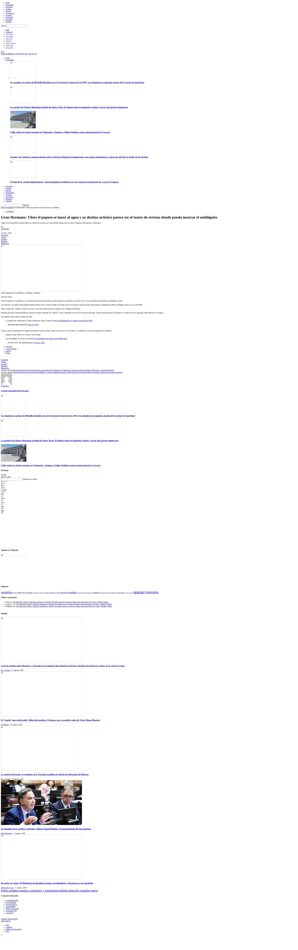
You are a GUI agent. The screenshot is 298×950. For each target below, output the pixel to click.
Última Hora (12, 909)
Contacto (9, 32)
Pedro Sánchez (120, 593)
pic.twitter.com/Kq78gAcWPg (81, 321)
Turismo (9, 15)
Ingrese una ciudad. (30, 479)
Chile (23, 593)
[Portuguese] (11, 43)
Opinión (9, 22)
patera (94, 890)
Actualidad (10, 5)
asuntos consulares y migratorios (39, 890)
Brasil (19, 593)
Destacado (11, 905)
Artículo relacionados (9, 391)
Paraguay (114, 592)
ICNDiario (5, 229)
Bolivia (14, 593)
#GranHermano (64, 321)
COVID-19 (41, 592)
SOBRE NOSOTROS (9, 919)
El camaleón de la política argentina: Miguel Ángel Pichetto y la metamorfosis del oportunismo (46, 829)
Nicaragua (106, 592)
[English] (9, 36)
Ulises (8, 353)
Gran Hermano (11, 349)
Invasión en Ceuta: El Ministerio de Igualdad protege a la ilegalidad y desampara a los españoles (47, 883)
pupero (8, 351)
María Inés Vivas (7, 888)
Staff (7, 30)
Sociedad (9, 7)
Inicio (8, 3)
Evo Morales (87, 592)
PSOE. (131, 592)
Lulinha (63, 890)
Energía (8, 11)
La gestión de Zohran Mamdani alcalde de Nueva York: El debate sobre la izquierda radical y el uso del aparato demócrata (69, 107)
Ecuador (57, 593)
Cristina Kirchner (50, 593)
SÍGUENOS (5, 921)
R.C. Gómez (5, 670)
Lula (92, 592)
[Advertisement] (149, 530)
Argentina (6, 592)
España (72, 592)
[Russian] (9, 45)
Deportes (9, 20)
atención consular (79, 890)
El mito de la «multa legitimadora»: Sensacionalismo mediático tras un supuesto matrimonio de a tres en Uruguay (64, 182)
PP (129, 592)
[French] (9, 39)
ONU (110, 593)
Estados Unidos (80, 592)
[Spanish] (9, 48)
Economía (9, 18)
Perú (127, 592)
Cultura (8, 9)
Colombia (29, 593)
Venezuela (151, 592)
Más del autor (23, 391)
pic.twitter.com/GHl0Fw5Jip (56, 339)
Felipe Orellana (10, 890)
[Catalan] (9, 34)
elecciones (64, 592)
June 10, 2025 (33, 325)
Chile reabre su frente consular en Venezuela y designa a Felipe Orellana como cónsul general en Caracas (60, 132)
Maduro (96, 592)
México (102, 592)
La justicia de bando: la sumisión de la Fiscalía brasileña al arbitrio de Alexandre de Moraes (45, 774)
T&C (7, 931)
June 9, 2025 (40, 343)
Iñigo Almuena (6, 833)
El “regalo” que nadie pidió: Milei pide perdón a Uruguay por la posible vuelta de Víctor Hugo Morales (50, 720)
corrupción (36, 592)
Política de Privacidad (14, 929)
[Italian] (9, 41)
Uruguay (139, 592)
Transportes (10, 13)
